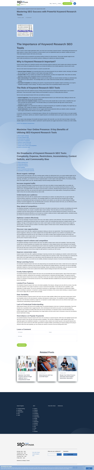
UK (34, 429)
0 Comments (29, 17)
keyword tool (40, 8)
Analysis (36, 410)
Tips (35, 426)
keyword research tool (31, 8)
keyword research (21, 8)
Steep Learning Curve (23, 162)
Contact (59, 3)
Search (59, 454)
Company (36, 413)
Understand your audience (24, 139)
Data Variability (21, 167)
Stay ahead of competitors (24, 140)
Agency (35, 408)
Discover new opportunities (24, 143)
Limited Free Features (23, 165)
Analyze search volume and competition (27, 145)
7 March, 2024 (20, 17)
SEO (44, 8)
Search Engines (20, 405)
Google (35, 418)
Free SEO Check (67, 3)
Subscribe (70, 454)
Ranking (36, 423)
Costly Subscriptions (23, 164)
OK (89, 468)
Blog (51, 3)
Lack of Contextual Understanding (26, 169)
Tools (35, 428)
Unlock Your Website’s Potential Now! (25, 123)
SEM (19, 415)
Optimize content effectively (24, 142)
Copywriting (36, 416)
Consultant (36, 415)
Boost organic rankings (23, 135)
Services (36, 424)
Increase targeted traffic (23, 137)
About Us (54, 3)
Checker (36, 411)
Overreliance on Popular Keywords (26, 170)
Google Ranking (21, 408)
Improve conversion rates (24, 147)
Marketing (20, 410)
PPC (19, 413)
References (60, 405)
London (35, 420)
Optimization (20, 411)
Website (36, 431)
